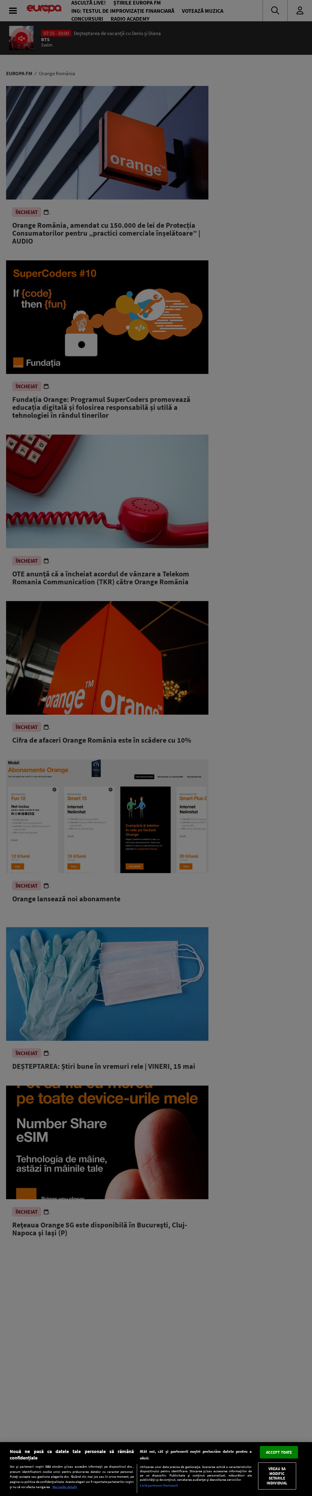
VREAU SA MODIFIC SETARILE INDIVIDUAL (277, 1476)
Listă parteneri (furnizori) (159, 1485)
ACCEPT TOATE (279, 1452)
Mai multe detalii (64, 1487)
